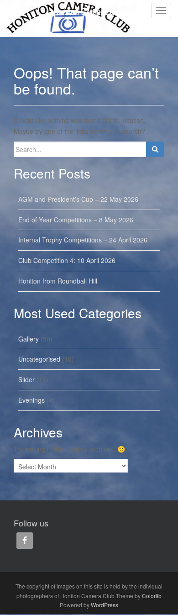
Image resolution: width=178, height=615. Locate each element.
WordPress (104, 605)
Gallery (28, 338)
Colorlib (152, 595)
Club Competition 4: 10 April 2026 (66, 260)
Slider (26, 379)
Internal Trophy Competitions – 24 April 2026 (82, 239)
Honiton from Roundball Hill (57, 280)
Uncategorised (39, 358)
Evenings (31, 400)
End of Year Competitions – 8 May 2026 (75, 219)
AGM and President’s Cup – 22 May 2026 (78, 199)
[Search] (155, 149)
